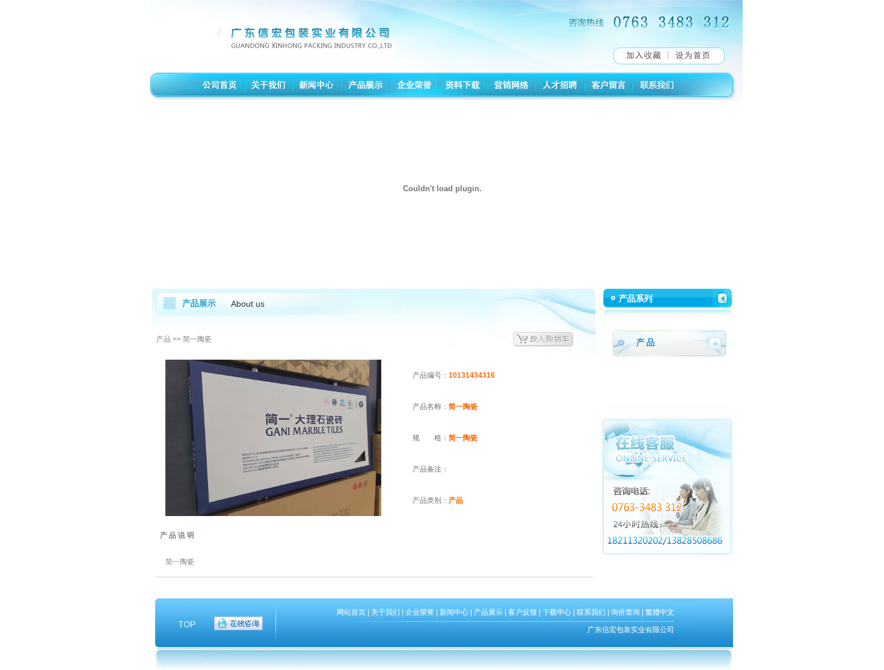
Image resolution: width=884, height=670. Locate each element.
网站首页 (351, 612)
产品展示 (488, 612)
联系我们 (591, 612)
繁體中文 (659, 612)
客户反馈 (522, 612)
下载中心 (556, 612)
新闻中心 (454, 612)
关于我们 (385, 612)
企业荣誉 (419, 612)
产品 (163, 339)
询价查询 (625, 612)
